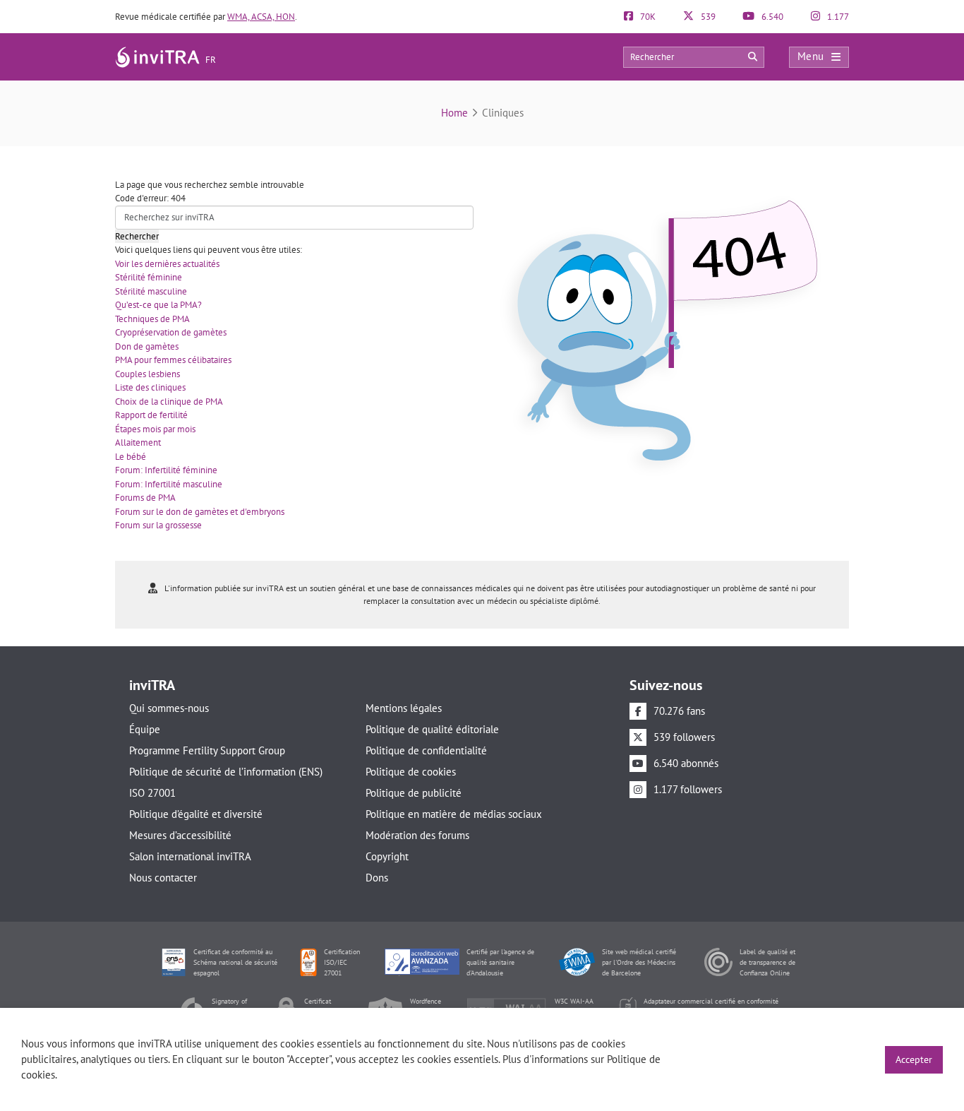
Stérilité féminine (148, 277)
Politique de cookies (411, 771)
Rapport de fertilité (151, 415)
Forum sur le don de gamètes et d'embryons (199, 512)
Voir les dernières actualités (167, 264)
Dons (377, 877)
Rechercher (137, 236)
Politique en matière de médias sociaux (454, 814)
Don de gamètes (147, 346)
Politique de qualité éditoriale (432, 729)
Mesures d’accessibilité (180, 835)
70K (647, 17)
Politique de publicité (414, 793)
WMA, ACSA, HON (261, 17)
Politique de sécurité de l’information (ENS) (226, 771)
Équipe (144, 729)
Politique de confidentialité (426, 750)
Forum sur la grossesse (158, 525)
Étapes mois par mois (155, 429)
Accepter (914, 1059)
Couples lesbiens (147, 374)
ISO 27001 (152, 793)
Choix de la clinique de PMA (169, 402)
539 (707, 17)
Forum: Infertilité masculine (168, 484)
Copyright (387, 856)
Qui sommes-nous (169, 708)
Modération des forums (417, 835)
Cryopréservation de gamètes (171, 332)
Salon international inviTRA (190, 856)
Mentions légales (404, 708)
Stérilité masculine (151, 291)
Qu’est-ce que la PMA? (158, 305)
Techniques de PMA (152, 319)
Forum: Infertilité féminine (166, 470)
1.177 (837, 17)
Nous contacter (163, 877)
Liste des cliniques (150, 387)
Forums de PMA (145, 498)
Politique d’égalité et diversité (196, 814)
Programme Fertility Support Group (207, 750)
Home (454, 112)
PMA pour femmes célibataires (173, 360)
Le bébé (130, 457)
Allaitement (138, 442)
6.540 (771, 17)
